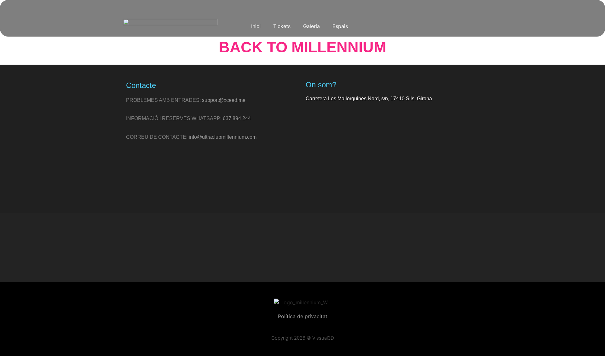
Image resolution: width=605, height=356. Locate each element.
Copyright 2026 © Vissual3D (302, 338)
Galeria (311, 26)
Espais (340, 26)
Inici (256, 26)
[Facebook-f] (309, 247)
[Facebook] (404, 26)
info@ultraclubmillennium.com (222, 137)
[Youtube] (420, 26)
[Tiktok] (389, 26)
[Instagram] (373, 26)
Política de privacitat (302, 316)
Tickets (282, 26)
